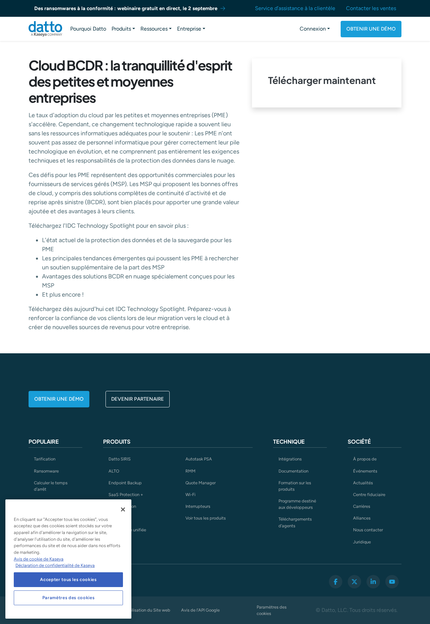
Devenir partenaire (137, 399)
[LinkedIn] (373, 581)
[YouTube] (392, 581)
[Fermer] (123, 509)
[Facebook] (335, 581)
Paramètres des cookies (272, 610)
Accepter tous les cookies (68, 579)
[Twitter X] (354, 581)
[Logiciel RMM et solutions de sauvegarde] (45, 28)
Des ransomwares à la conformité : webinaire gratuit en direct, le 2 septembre (125, 8)
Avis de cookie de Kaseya (38, 559)
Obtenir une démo (371, 29)
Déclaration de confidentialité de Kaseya (55, 565)
